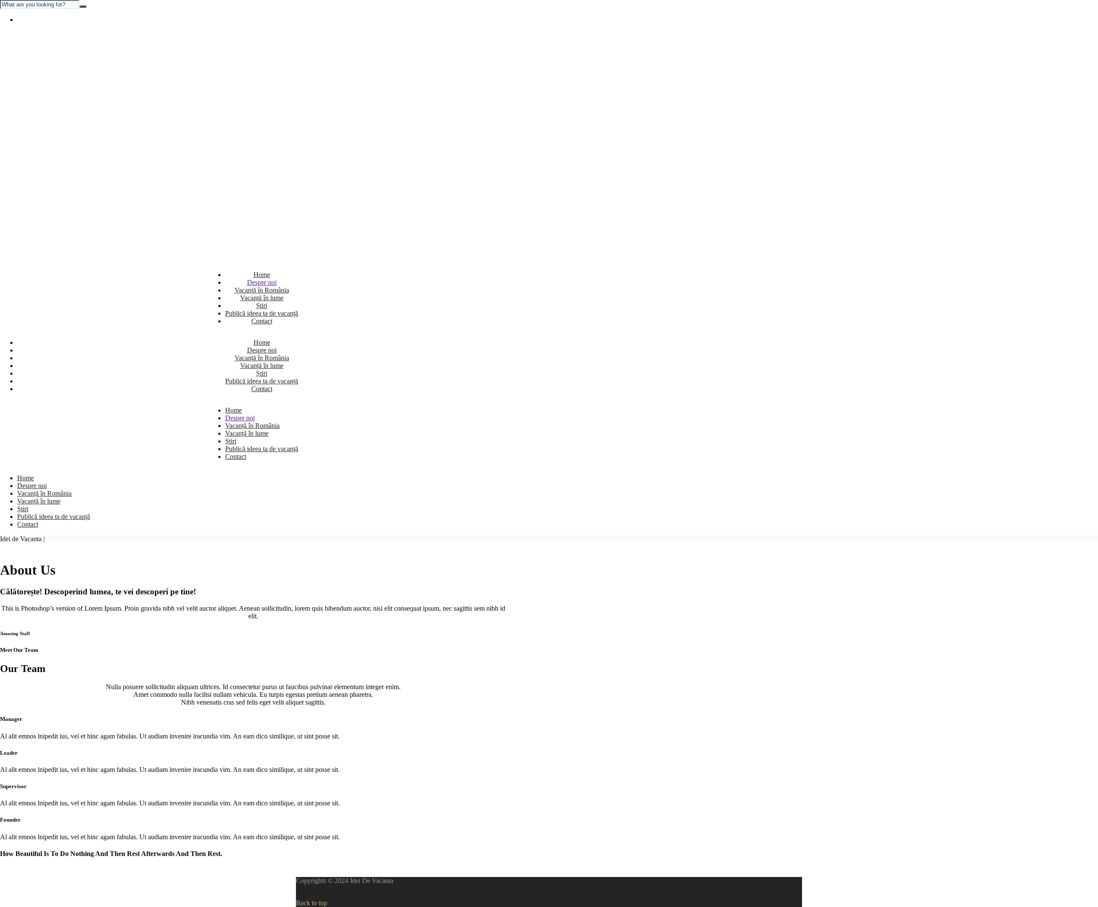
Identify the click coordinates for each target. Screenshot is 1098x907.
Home (261, 274)
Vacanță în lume (262, 297)
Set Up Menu (35, 19)
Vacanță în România (262, 290)
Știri (261, 305)
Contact (261, 321)
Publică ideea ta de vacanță (261, 313)
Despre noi (262, 282)
